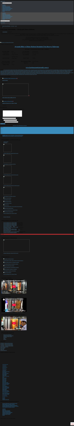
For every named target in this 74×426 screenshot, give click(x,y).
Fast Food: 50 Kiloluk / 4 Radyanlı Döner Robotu (11, 231)
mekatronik (49, 73)
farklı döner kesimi (5, 73)
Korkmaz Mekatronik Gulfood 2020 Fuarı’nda (10, 153)
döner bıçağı (4, 379)
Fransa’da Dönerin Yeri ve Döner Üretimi (10, 213)
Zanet (19, 229)
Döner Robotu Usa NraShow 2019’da (9, 164)
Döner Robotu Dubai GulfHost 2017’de (9, 97)
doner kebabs (20, 70)
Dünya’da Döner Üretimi (7, 203)
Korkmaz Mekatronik (6, 216)
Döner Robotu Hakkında (4, 346)
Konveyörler (2, 348)
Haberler (4, 339)
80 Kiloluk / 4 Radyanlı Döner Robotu (6, 344)
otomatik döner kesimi (61, 73)
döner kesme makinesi (44, 70)
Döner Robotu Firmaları (6, 6)
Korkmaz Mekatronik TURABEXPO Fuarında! (11, 267)
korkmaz (39, 73)
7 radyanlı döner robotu (4, 366)
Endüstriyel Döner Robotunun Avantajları (10, 232)
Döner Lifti (2, 349)
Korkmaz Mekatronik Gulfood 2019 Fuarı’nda (10, 174)
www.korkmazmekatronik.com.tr (37, 67)
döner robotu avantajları (35, 71)
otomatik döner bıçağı (54, 73)
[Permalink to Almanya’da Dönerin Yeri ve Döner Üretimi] (8, 208)
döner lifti (56, 70)
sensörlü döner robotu (17, 74)
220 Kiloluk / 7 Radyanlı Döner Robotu (6, 345)
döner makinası (60, 70)
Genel (16, 26)
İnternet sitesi (2, 121)
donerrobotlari (5, 31)
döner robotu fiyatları (49, 71)
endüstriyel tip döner (59, 72)
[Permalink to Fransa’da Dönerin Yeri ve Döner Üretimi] (8, 211)
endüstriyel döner (46, 72)
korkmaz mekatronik (44, 73)
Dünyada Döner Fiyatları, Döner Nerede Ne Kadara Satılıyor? (13, 260)
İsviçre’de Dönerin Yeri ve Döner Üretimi (10, 222)
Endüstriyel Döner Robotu (6, 9)
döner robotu (22, 71)
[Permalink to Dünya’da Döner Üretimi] (7, 201)
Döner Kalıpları (2, 347)
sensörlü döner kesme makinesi (9, 74)
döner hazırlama (5, 70)
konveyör (36, 73)
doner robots (18, 71)
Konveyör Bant (5, 80)
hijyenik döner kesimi (24, 73)
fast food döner (10, 73)
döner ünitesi (26, 72)
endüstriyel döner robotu (52, 72)
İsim (1, 118)
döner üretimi (35, 72)
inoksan (29, 73)
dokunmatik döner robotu (5, 371)
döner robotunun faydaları (13, 72)
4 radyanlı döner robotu (5, 364)
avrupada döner (4, 370)
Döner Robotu (2, 1)
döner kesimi (34, 70)
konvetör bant (32, 73)
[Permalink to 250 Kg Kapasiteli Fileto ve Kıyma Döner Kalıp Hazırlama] (6, 204)
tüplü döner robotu (24, 74)
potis (3, 74)
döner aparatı (4, 377)
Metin (14, 226)
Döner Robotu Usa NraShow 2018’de (9, 196)
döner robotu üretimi (6, 72)
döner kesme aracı (38, 70)
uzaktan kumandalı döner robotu (32, 74)
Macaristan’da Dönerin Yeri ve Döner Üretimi (10, 227)
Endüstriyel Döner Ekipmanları (7, 8)
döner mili (64, 70)
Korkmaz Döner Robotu (6, 10)
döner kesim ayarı (29, 70)
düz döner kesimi (40, 72)
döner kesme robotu (51, 70)
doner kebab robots (15, 70)
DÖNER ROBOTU (3, 350)
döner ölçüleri (68, 70)
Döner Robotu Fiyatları (7, 199)
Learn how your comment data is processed (20, 125)
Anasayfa (3, 4)
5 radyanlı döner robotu (4, 365)
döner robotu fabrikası (42, 71)
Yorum (1, 116)
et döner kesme (65, 72)
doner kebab (10, 70)
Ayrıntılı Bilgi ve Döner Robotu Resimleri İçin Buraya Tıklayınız (37, 47)
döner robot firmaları (8, 71)
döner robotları (14, 71)
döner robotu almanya (27, 71)
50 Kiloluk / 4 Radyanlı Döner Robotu (6, 343)
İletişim (3, 11)
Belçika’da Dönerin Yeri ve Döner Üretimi (9, 103)
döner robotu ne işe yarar (62, 71)
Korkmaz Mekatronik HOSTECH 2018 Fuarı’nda (11, 185)
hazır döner (15, 73)
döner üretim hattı (30, 72)
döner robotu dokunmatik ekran (5, 392)
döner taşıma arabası (20, 72)
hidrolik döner (19, 73)
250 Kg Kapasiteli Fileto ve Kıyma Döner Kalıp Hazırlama (12, 206)
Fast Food (4, 5)
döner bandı (4, 378)
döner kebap (24, 70)
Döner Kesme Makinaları (6, 7)
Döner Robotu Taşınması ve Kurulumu (9, 270)
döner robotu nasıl (55, 71)
